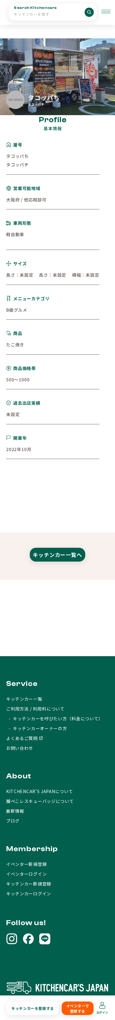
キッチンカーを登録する (32, 1008)
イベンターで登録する (77, 1008)
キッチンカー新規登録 (28, 884)
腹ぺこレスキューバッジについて (40, 801)
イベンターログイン (26, 874)
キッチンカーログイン (28, 893)
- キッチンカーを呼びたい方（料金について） (54, 718)
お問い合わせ (19, 748)
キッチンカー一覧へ (57, 555)
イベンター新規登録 (26, 864)
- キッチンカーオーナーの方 (36, 728)
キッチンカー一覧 (24, 699)
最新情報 (15, 811)
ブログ (13, 821)
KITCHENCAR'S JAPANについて (39, 791)
